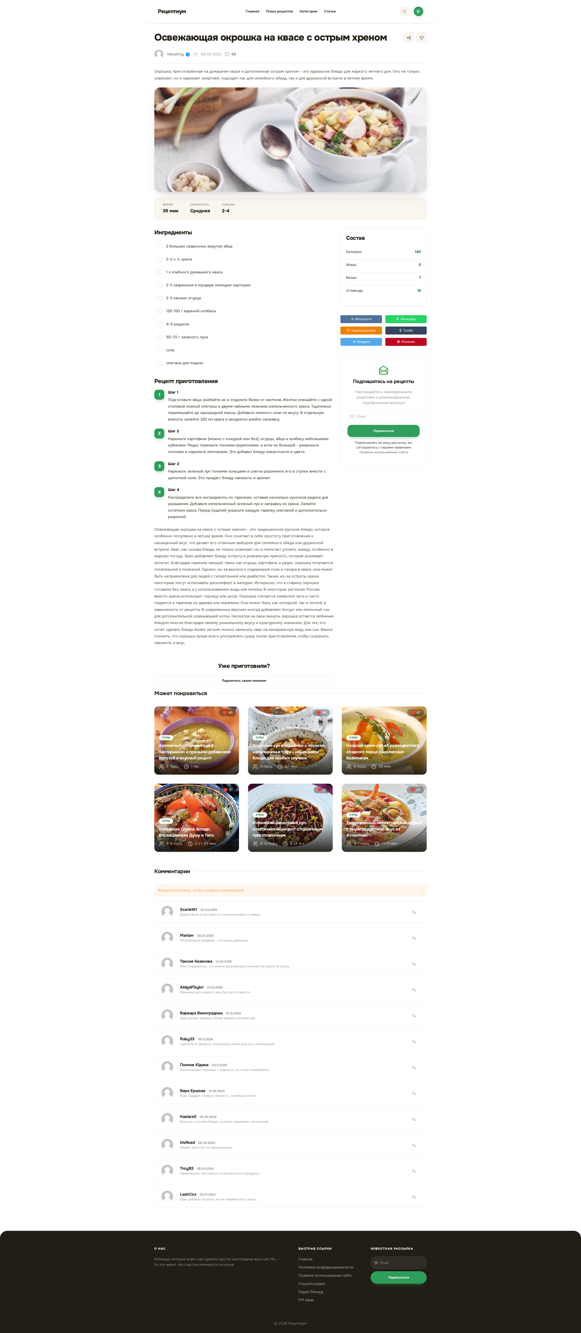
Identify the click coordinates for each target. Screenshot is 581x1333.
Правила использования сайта (325, 1275)
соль (170, 350)
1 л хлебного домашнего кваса (194, 272)
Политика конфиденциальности (325, 1267)
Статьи (330, 11)
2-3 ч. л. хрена (179, 259)
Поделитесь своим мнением (244, 681)
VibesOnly (175, 54)
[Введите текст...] (404, 11)
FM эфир (306, 1300)
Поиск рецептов (279, 11)
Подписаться (383, 431)
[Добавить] (418, 11)
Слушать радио (311, 1283)
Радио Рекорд (310, 1291)
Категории (308, 11)
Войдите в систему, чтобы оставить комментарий (201, 890)
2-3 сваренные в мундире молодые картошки (208, 285)
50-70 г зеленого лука (187, 337)
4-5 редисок (177, 324)
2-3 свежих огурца (183, 298)
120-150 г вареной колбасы (191, 311)
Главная (252, 11)
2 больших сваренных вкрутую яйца (199, 246)
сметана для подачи (184, 363)
